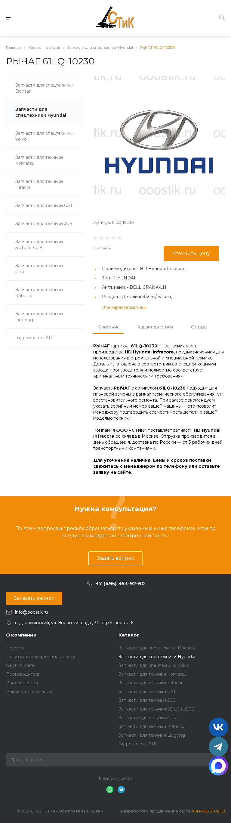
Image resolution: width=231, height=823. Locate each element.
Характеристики (155, 327)
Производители (23, 674)
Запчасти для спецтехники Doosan (156, 648)
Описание (109, 327)
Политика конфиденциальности (40, 656)
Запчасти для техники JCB (147, 700)
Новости (15, 648)
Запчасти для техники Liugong (152, 735)
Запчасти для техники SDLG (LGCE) (157, 709)
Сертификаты (20, 665)
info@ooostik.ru (31, 612)
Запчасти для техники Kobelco (151, 726)
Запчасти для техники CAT (147, 691)
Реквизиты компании (29, 691)
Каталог (129, 635)
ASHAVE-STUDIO (208, 811)
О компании (21, 635)
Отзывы (199, 327)
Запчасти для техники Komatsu (152, 674)
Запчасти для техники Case (148, 717)
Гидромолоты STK (138, 744)
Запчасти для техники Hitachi (150, 683)
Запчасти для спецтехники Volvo (154, 665)
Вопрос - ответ (22, 683)
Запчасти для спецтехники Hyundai (157, 656)
